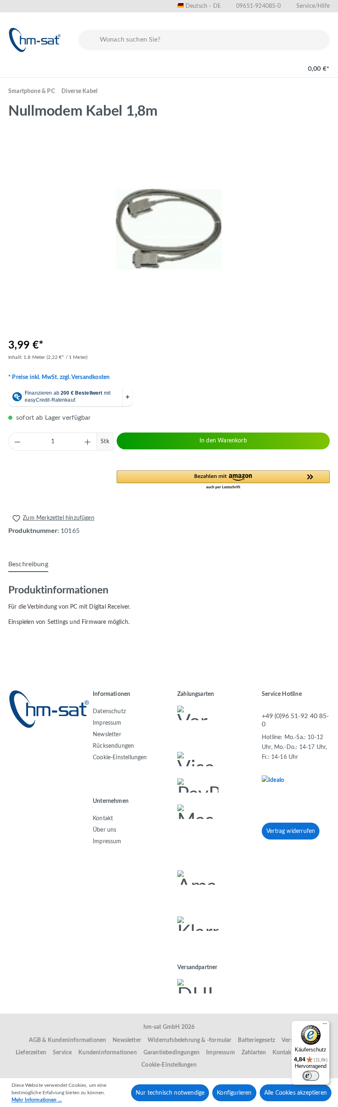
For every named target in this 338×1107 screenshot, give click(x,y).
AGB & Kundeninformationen (67, 1040)
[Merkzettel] (256, 64)
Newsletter (107, 734)
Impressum (107, 723)
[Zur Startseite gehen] (35, 40)
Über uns (104, 830)
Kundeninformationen (107, 1053)
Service (62, 1053)
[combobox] (213, 40)
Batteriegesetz (256, 1040)
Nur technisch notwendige (170, 1093)
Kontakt (103, 818)
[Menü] (17, 64)
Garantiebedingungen (171, 1053)
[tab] (28, 564)
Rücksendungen (113, 746)
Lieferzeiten (31, 1053)
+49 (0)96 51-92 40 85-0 (295, 720)
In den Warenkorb (223, 441)
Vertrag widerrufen (290, 831)
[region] (169, 229)
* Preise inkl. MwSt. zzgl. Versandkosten (59, 377)
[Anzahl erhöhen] (88, 442)
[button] (223, 480)
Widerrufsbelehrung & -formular (189, 1040)
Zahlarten (254, 1053)
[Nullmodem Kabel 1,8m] (169, 229)
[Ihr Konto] (283, 64)
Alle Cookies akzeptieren (295, 1093)
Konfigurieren (234, 1093)
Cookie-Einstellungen (120, 757)
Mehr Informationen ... (37, 1100)
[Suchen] (87, 40)
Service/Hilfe (313, 6)
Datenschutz (109, 711)
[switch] (311, 1076)
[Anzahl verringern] (17, 442)
